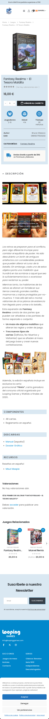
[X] (9, 644)
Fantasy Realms (27, 143)
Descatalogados (33, 669)
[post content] (13, 537)
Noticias (6, 662)
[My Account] (29, 11)
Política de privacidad (27, 715)
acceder (14, 504)
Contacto (6, 666)
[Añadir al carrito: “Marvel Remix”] (43, 530)
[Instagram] (15, 644)
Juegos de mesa (9, 658)
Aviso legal (41, 715)
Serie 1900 (30, 662)
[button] (6, 193)
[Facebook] (3, 644)
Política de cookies (11, 715)
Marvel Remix (36, 550)
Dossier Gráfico (14, 445)
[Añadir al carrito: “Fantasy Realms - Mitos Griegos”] (20, 530)
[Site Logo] (8, 11)
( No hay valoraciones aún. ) (27, 87)
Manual (9, 441)
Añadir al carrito (33, 103)
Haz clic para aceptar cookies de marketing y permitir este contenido (24, 224)
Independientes (32, 666)
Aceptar (24, 697)
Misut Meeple (13, 468)
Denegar (25, 703)
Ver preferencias (24, 710)
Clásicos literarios (34, 658)
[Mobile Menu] (24, 11)
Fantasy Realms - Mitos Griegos (13, 552)
